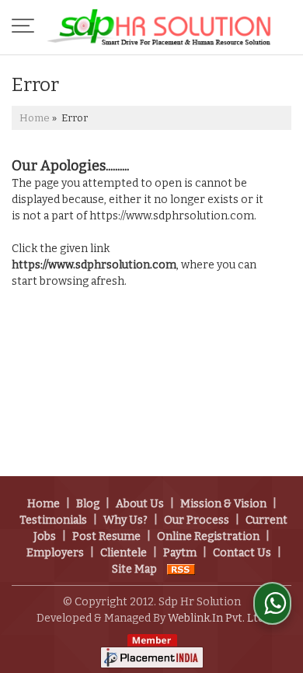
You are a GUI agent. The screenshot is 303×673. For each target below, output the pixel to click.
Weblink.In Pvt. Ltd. (217, 618)
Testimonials (53, 520)
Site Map (134, 569)
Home (34, 118)
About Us (140, 503)
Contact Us (242, 552)
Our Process (196, 520)
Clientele (123, 552)
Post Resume (106, 536)
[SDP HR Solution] (159, 27)
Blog (87, 503)
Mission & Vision (223, 503)
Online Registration (208, 536)
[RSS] (181, 569)
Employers (55, 552)
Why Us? (125, 520)
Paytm (180, 552)
